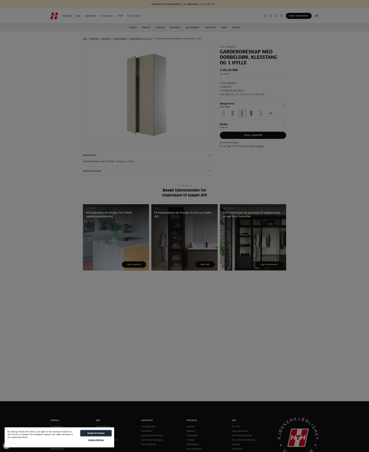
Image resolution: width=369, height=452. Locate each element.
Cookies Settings (96, 440)
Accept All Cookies (96, 433)
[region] (59, 437)
